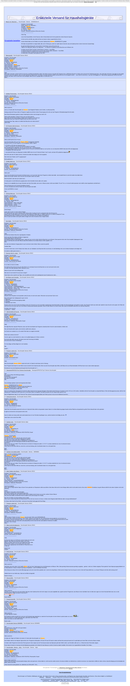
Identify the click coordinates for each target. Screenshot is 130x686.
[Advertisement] (65, 11)
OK (96, 2)
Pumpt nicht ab (9, 551)
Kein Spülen (8, 221)
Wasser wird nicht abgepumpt (13, 525)
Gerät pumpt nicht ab (11, 396)
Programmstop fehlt (10, 599)
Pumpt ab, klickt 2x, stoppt (12, 253)
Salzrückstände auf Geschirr (12, 311)
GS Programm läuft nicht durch (13, 125)
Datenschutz (48, 677)
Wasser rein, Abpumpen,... (12, 21)
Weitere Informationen (89, 2)
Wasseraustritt (9, 55)
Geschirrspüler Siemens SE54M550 (14, 623)
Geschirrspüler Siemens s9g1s (14, 647)
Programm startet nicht (11, 350)
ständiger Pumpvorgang (11, 93)
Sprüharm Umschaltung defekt (13, 451)
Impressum (41, 677)
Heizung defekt (9, 578)
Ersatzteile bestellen (12, 41)
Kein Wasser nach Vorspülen (12, 277)
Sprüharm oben (10, 422)
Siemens (71, 668)
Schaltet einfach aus (10, 161)
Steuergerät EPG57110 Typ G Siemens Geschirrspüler (18, 370)
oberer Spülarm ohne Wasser (13, 471)
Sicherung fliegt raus (10, 193)
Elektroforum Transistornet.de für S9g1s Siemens (70, 667)
